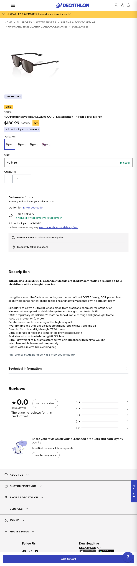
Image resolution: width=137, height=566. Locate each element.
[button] (128, 557)
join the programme (46, 455)
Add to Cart (68, 558)
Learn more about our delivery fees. (58, 227)
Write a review (45, 403)
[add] (27, 179)
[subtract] (8, 179)
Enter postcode (33, 207)
